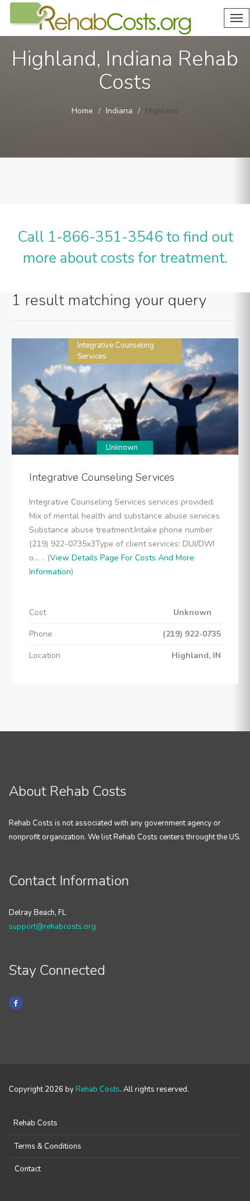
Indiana (119, 110)
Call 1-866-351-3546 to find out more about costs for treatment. (125, 247)
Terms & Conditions (48, 1146)
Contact (28, 1169)
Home (82, 110)
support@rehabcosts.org (52, 926)
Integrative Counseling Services (101, 477)
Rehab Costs (98, 1089)
